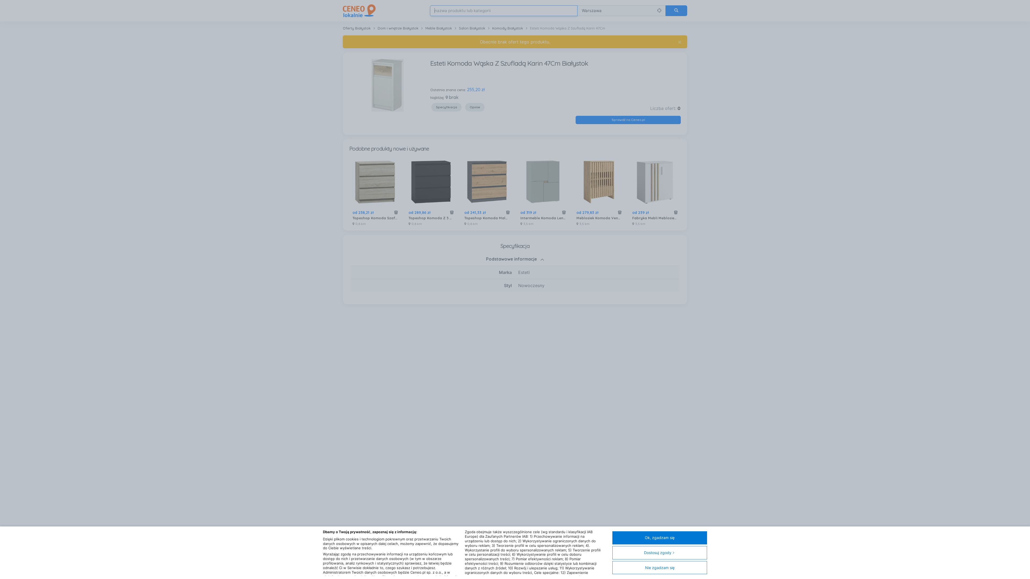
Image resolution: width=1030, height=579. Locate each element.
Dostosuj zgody (657, 552)
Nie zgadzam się (660, 567)
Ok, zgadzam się (660, 537)
